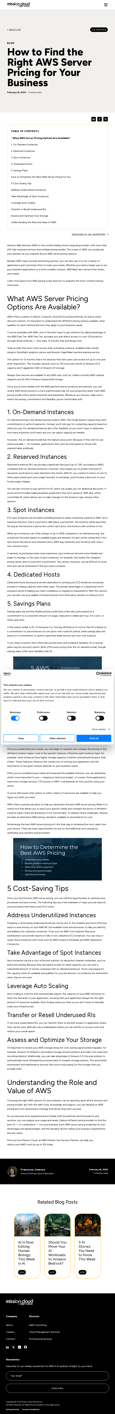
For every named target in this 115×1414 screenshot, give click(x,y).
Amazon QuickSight (17, 352)
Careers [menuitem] (10, 1332)
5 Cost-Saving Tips (21, 183)
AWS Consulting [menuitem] (38, 1325)
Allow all (93, 738)
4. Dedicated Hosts (21, 164)
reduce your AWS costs (20, 1144)
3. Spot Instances (20, 157)
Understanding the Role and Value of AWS (33, 222)
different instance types (20, 753)
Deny (21, 738)
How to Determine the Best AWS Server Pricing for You (41, 176)
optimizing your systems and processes (28, 832)
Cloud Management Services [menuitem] (44, 1332)
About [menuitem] (9, 1325)
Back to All (15, 29)
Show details (99, 729)
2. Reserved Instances (23, 151)
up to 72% (76, 464)
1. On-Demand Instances (24, 144)
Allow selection (58, 738)
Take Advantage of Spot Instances (30, 196)
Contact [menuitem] (10, 1338)
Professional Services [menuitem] (40, 1338)
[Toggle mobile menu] (106, 5)
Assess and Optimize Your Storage (29, 215)
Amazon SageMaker (62, 352)
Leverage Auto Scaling (23, 202)
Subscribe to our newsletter (88, 234)
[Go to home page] (18, 4)
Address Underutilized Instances (28, 189)
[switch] (43, 718)
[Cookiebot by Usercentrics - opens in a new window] (98, 674)
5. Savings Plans (19, 170)
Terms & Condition (30, 1409)
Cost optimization (99, 30)
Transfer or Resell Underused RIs (28, 209)
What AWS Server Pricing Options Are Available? (41, 138)
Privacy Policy (12, 1409)
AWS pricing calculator (44, 817)
